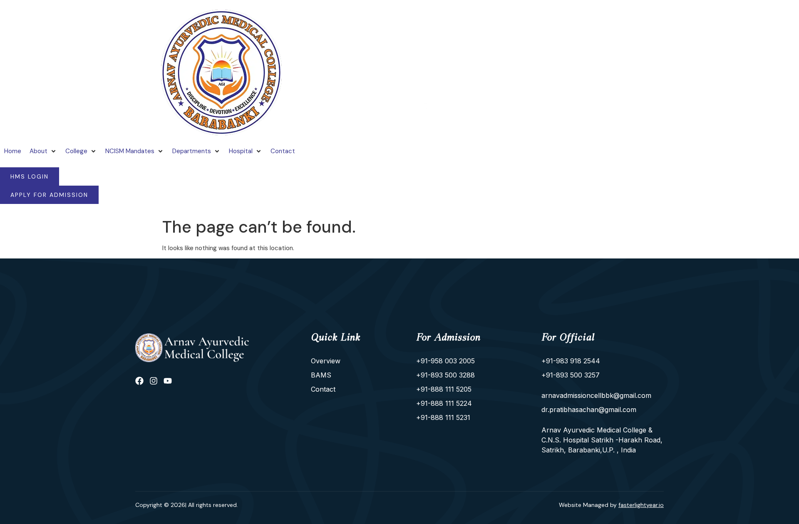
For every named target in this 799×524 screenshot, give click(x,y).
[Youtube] (168, 381)
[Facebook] (139, 381)
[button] (43, 151)
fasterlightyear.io (641, 505)
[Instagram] (153, 381)
